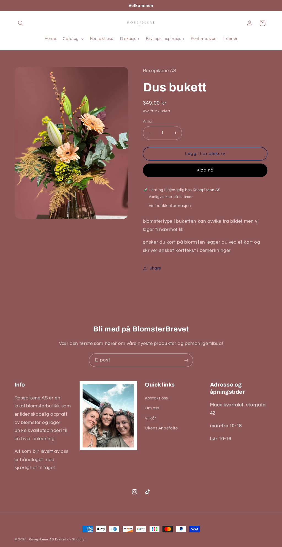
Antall (148, 122)
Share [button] (155, 268)
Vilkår (150, 418)
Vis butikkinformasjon (170, 206)
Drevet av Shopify (70, 539)
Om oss (152, 408)
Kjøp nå (205, 170)
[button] (21, 23)
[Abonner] (186, 360)
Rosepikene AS (41, 539)
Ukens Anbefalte (161, 428)
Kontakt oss (156, 398)
